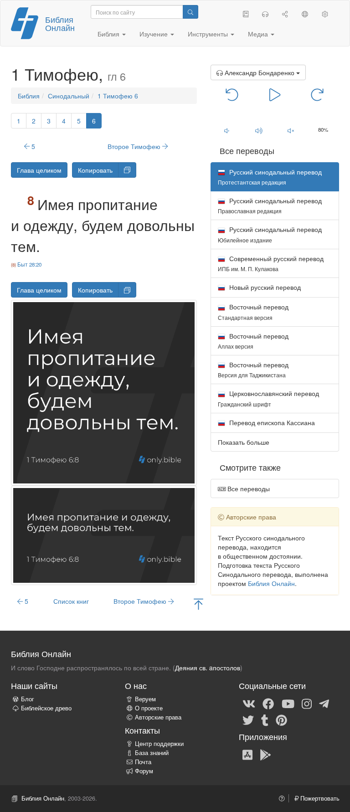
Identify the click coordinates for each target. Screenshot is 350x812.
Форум (144, 771)
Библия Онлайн (60, 23)
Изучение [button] (154, 33)
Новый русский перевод (264, 287)
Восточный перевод (253, 311)
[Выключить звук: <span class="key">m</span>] (291, 130)
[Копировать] (127, 170)
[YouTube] (288, 703)
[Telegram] (324, 703)
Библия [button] (109, 33)
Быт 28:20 (29, 264)
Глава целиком (39, 170)
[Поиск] (190, 12)
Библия (29, 95)
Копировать (95, 170)
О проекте (149, 708)
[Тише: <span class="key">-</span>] (227, 130)
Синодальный (68, 95)
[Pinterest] (281, 719)
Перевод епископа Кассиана (271, 422)
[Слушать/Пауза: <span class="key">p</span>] (275, 94)
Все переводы (248, 488)
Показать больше (243, 442)
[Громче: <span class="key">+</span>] (258, 130)
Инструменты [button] (209, 33)
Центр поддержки (159, 744)
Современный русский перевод (271, 263)
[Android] (265, 754)
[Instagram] (307, 703)
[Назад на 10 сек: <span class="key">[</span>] (232, 94)
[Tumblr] (264, 719)
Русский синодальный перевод (270, 205)
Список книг (71, 601)
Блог (27, 699)
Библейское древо (46, 708)
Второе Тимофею (135, 146)
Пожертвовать (319, 798)
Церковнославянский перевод (268, 398)
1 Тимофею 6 (118, 95)
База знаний (152, 753)
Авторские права (158, 717)
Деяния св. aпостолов (207, 667)
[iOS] (247, 754)
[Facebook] (268, 703)
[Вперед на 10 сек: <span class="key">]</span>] (317, 94)
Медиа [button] (259, 33)
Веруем (145, 699)
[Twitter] (248, 719)
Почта (143, 762)
